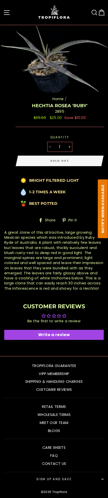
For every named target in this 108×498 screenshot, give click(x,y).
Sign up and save (54, 479)
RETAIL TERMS (54, 406)
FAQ (54, 455)
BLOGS (54, 430)
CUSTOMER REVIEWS (54, 389)
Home (58, 98)
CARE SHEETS (54, 447)
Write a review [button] (54, 335)
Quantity (59, 137)
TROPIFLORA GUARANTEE (54, 365)
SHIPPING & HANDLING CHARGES (54, 381)
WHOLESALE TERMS (54, 414)
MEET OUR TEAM (54, 422)
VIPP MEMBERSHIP (54, 373)
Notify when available (102, 208)
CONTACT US (54, 463)
